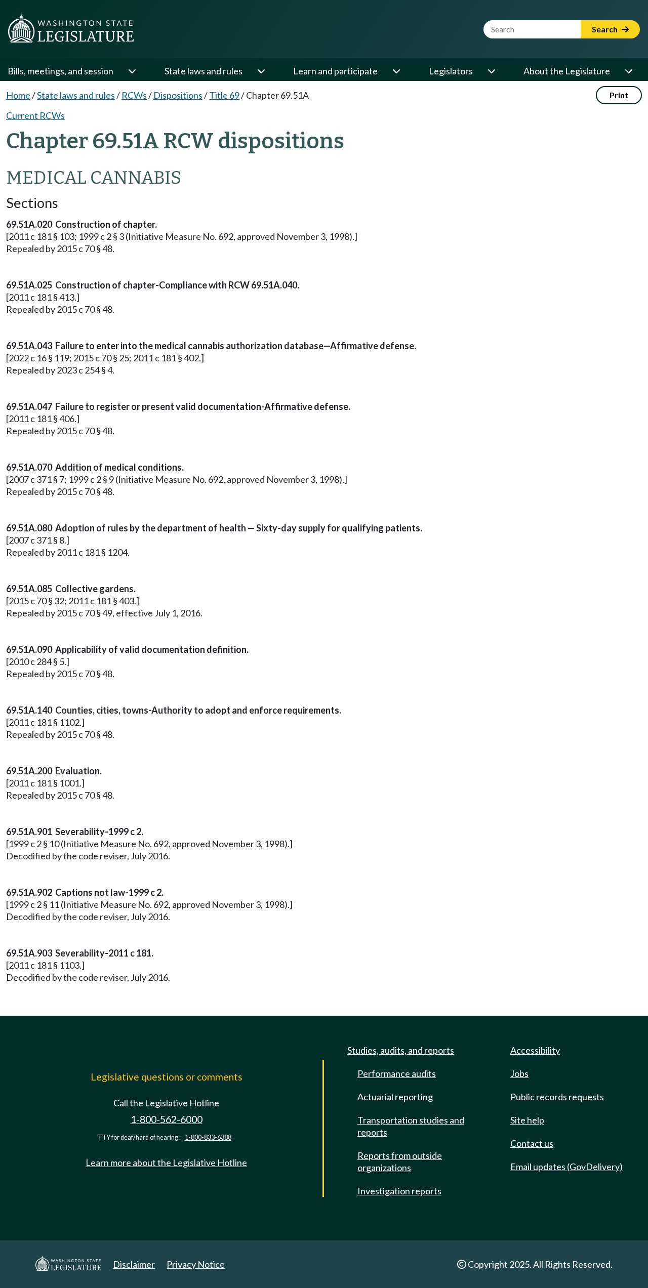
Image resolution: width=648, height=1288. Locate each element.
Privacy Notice (196, 1264)
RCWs (134, 95)
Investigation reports (399, 1190)
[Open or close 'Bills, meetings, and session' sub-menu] (131, 71)
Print (619, 95)
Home (18, 95)
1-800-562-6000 (166, 1119)
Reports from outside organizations (399, 1161)
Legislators (451, 70)
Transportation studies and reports (410, 1126)
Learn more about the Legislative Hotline (166, 1162)
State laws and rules (203, 70)
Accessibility (535, 1050)
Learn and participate (335, 70)
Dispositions (177, 95)
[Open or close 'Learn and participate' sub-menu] (396, 71)
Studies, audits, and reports (400, 1050)
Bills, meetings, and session (60, 70)
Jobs (519, 1073)
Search (605, 29)
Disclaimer (134, 1264)
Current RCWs (35, 115)
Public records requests (557, 1096)
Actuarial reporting (395, 1096)
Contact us (531, 1143)
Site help (527, 1120)
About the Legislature (566, 70)
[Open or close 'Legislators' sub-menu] (491, 71)
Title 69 (224, 95)
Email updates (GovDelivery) (566, 1166)
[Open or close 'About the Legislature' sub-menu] (628, 71)
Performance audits (396, 1073)
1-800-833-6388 (208, 1137)
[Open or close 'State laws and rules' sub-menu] (260, 71)
